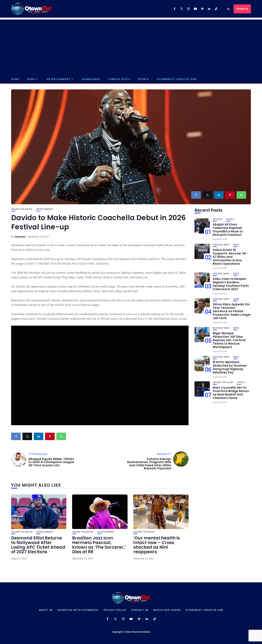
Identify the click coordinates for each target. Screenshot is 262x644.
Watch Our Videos (167, 610)
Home (15, 79)
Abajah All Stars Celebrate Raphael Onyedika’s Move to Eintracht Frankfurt (228, 229)
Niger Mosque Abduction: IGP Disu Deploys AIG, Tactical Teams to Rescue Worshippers (229, 340)
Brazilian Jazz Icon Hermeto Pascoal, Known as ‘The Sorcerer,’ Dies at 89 (99, 545)
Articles (217, 219)
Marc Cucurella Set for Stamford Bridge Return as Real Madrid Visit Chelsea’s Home (231, 393)
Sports (143, 79)
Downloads (91, 79)
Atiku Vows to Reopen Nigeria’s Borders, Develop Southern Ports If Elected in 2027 (231, 284)
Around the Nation (21, 209)
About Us (46, 610)
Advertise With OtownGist (78, 610)
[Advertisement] (131, 46)
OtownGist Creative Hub (176, 79)
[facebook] (196, 195)
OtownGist (20, 236)
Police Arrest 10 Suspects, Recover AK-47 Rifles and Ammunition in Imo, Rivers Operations (230, 257)
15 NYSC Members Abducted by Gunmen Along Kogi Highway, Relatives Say (230, 367)
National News (221, 245)
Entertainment (59, 79)
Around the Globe (223, 382)
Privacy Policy (115, 610)
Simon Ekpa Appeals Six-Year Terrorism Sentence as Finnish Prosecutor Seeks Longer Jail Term (232, 311)
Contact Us (242, 8)
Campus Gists (119, 79)
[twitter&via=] (207, 195)
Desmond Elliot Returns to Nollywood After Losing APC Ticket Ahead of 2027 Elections (38, 545)
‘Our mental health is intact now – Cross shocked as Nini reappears (156, 545)
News (31, 79)
